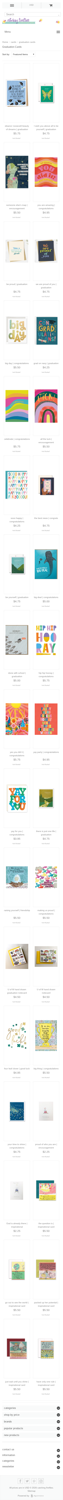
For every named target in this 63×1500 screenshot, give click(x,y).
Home (5, 42)
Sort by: (6, 54)
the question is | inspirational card (46, 1225)
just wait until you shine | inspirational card (17, 1383)
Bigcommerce (38, 1496)
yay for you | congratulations (16, 833)
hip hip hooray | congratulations (46, 675)
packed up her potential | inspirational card (46, 1304)
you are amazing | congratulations (46, 207)
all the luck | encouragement (46, 441)
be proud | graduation (16, 284)
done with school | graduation (17, 675)
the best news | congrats (46, 518)
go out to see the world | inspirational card (17, 1304)
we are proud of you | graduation (46, 286)
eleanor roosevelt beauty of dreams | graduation (17, 128)
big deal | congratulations (46, 597)
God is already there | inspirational (16, 1225)
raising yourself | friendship (17, 910)
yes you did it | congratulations (16, 754)
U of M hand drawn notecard (46, 991)
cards (13, 42)
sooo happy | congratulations (16, 520)
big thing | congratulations (46, 1068)
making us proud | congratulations (46, 912)
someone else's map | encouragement (17, 207)
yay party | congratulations (46, 752)
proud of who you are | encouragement (46, 1146)
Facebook (20, 1481)
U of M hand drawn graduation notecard (17, 991)
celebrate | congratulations (17, 439)
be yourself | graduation (17, 597)
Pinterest (34, 1481)
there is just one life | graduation (46, 833)
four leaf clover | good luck (17, 1068)
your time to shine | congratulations (17, 1146)
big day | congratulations (17, 363)
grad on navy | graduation (46, 363)
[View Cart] (50, 5)
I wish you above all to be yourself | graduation (46, 128)
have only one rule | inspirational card (46, 1383)
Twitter (27, 1481)
